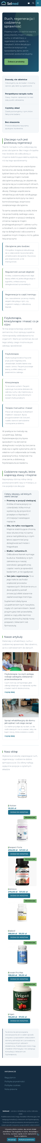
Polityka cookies (12, 1085)
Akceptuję (11, 1139)
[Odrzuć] (38, 1135)
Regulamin (10, 1077)
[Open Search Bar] (33, 3)
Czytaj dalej (10, 692)
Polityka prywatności (15, 1081)
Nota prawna (11, 1089)
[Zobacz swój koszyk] (28, 3)
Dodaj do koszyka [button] (19, 812)
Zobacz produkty (16, 62)
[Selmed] (9, 3)
